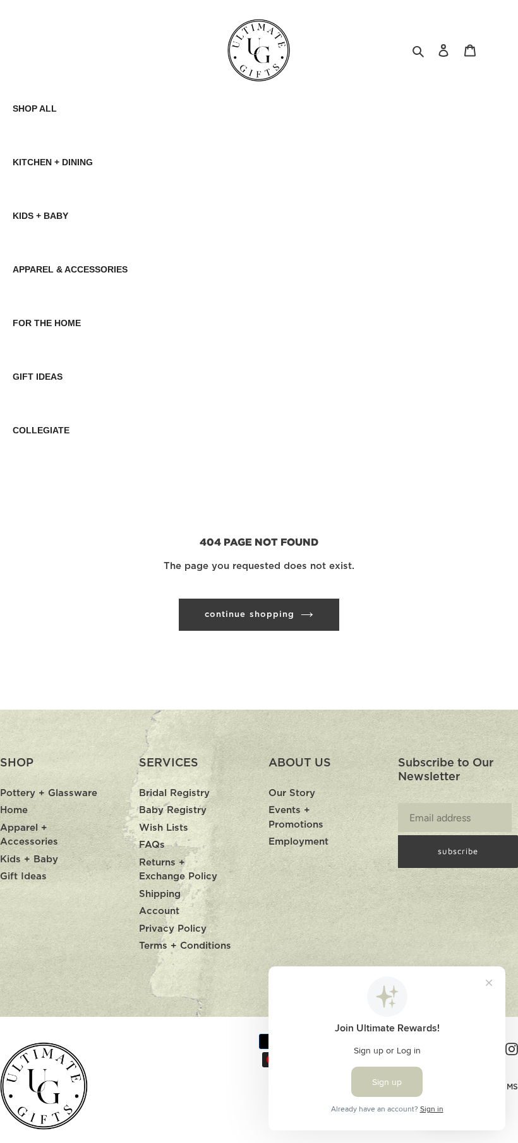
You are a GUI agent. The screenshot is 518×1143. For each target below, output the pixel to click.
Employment (298, 842)
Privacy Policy (173, 929)
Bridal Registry (174, 793)
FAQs (152, 845)
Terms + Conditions (185, 946)
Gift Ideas (23, 876)
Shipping (160, 894)
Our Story (291, 793)
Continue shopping (249, 615)
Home (14, 810)
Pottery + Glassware (48, 793)
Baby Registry (173, 810)
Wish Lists (163, 828)
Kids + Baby (29, 859)
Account (159, 911)
